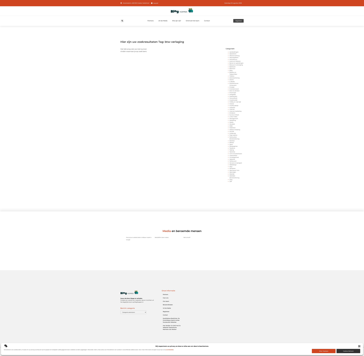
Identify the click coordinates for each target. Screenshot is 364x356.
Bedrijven (232, 67)
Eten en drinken (234, 91)
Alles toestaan (323, 351)
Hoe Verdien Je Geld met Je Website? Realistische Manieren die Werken (171, 327)
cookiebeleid (169, 349)
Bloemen (232, 68)
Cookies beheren (348, 351)
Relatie (231, 142)
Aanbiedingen (233, 52)
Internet (232, 109)
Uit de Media (162, 21)
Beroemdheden (168, 304)
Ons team (166, 301)
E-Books (232, 81)
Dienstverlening (234, 78)
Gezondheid (233, 98)
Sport (231, 144)
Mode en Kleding (234, 129)
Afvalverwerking (234, 55)
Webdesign (233, 164)
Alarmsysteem (233, 57)
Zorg (230, 179)
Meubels (232, 124)
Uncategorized (234, 157)
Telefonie (232, 148)
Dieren (231, 79)
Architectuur (233, 59)
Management (233, 118)
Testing (231, 150)
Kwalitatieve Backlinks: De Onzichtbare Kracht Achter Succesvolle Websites (171, 320)
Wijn (230, 166)
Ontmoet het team (192, 21)
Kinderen (232, 113)
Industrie (232, 107)
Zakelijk (231, 174)
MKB (230, 126)
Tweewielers (233, 155)
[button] (359, 346)
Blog (230, 70)
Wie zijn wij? (176, 21)
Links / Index (233, 116)
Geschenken (233, 96)
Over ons (165, 298)
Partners (150, 21)
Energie (231, 87)
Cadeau (231, 76)
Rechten (232, 140)
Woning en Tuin (234, 170)
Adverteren (232, 54)
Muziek (231, 131)
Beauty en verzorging (236, 65)
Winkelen (232, 168)
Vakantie (232, 159)
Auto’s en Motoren (235, 61)
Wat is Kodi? (186, 237)
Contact (207, 21)
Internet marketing (235, 111)
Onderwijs (232, 133)
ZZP (230, 181)
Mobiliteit (232, 127)
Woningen (232, 172)
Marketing (232, 120)
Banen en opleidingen (236, 63)
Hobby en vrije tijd (235, 102)
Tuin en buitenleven (235, 153)
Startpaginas (233, 146)
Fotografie (232, 94)
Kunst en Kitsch (234, 115)
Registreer (166, 311)
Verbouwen (233, 161)
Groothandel (233, 100)
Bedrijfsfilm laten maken (162, 237)
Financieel (232, 92)
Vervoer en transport (235, 163)
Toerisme (232, 152)
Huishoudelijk (233, 105)
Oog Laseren (233, 135)
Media (231, 122)
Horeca (231, 104)
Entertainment (234, 89)
